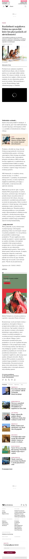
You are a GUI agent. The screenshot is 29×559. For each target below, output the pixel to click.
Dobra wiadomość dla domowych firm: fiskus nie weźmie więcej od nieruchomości (18, 141)
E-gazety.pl (17, 522)
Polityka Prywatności (19, 510)
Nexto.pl (16, 524)
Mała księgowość (18, 525)
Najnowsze (16, 384)
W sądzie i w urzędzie (15, 446)
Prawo (11, 6)
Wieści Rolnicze (18, 528)
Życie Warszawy (18, 530)
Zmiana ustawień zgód (19, 512)
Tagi (22, 384)
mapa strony (5, 536)
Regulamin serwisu (18, 513)
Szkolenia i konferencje (7, 534)
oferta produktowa (6, 539)
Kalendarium (17, 536)
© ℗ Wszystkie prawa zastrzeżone (10, 375)
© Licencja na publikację (8, 374)
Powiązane (4, 384)
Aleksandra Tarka (6, 65)
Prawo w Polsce (14, 387)
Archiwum (4, 525)
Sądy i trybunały (14, 412)
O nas (3, 510)
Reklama (4, 521)
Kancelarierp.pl (17, 527)
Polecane (10, 384)
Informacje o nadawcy (19, 515)
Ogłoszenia (4, 522)
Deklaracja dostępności (19, 516)
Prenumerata (5, 524)
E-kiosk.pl (16, 521)
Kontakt (4, 512)
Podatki (4, 22)
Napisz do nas (5, 513)
